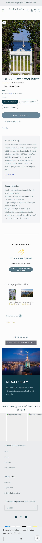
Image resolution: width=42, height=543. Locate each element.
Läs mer (8, 175)
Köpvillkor (8, 488)
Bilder (6, 457)
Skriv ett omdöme (12, 86)
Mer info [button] (17, 533)
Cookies (7, 482)
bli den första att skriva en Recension (21, 343)
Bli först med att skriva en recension (21, 269)
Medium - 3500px (29, 102)
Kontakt (7, 462)
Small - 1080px (10, 102)
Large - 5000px (10, 107)
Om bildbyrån (9, 468)
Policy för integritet (12, 493)
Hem (6, 452)
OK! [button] (21, 539)
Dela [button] (6, 128)
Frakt (10, 93)
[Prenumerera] (34, 508)
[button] (2, 10)
